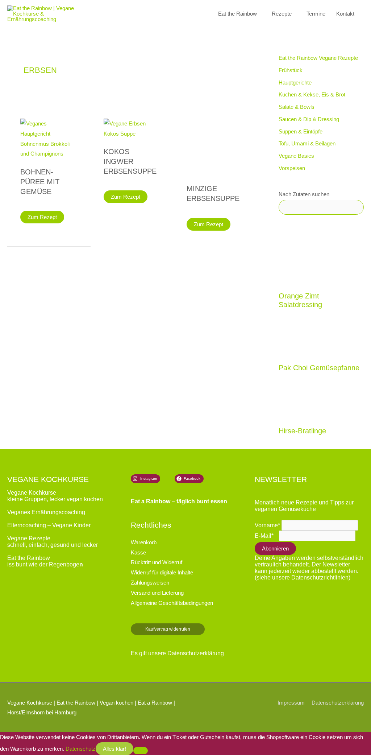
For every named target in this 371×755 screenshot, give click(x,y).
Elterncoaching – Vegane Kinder (49, 525)
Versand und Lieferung (157, 593)
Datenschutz (81, 749)
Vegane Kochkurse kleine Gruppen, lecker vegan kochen (55, 496)
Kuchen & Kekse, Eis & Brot (312, 94)
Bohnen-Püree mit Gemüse (39, 181)
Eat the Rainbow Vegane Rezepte (318, 58)
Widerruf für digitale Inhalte (162, 572)
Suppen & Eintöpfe (300, 131)
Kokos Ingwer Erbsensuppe (130, 161)
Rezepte (282, 14)
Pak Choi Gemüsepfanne (319, 368)
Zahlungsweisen (150, 582)
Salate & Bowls (296, 107)
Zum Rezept (42, 218)
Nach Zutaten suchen (304, 194)
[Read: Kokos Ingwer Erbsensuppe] (132, 128)
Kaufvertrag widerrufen (167, 629)
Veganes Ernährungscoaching (46, 512)
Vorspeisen (292, 168)
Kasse (138, 552)
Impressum (291, 703)
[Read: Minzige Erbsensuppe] (215, 147)
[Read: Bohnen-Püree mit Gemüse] (49, 138)
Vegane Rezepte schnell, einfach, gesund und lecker (52, 541)
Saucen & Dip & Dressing (309, 119)
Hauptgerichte (295, 82)
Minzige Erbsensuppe (213, 193)
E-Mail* (264, 536)
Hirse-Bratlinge (302, 431)
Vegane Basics (296, 156)
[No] (140, 750)
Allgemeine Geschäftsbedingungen (172, 603)
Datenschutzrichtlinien (320, 577)
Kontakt (345, 14)
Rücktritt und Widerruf (156, 562)
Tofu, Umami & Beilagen (307, 143)
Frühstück (291, 70)
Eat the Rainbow (237, 14)
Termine (316, 14)
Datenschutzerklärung (195, 653)
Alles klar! (114, 749)
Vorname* (267, 525)
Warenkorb (144, 542)
